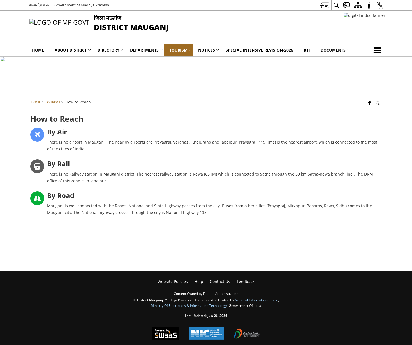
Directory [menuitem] (108, 50)
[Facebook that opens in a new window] (369, 102)
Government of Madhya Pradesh (81, 5)
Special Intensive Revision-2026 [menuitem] (259, 50)
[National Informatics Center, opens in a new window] (206, 334)
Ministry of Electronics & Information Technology (189, 305)
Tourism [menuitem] (178, 50)
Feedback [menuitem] (245, 281)
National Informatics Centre (256, 300)
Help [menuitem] (199, 281)
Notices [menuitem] (206, 50)
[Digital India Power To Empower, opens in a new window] (247, 334)
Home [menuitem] (38, 50)
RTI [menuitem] (307, 50)
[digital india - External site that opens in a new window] (364, 15)
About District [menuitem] (71, 50)
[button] (378, 50)
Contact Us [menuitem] (220, 281)
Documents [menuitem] (333, 50)
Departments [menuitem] (144, 50)
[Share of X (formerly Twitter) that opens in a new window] (377, 102)
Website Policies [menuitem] (173, 281)
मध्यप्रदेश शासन (39, 5)
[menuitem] (324, 5)
